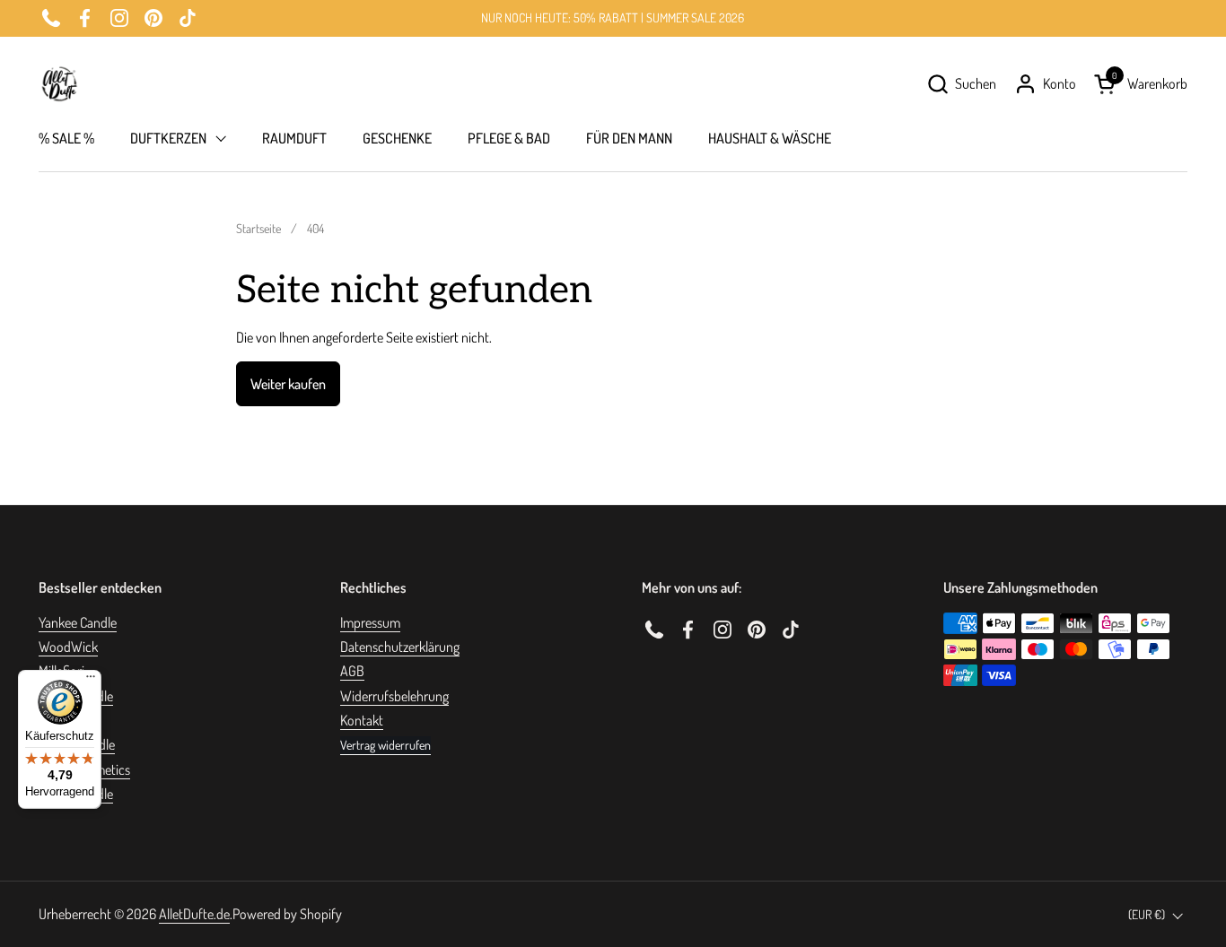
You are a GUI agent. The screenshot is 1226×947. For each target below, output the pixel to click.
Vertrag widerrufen (385, 744)
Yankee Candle (78, 622)
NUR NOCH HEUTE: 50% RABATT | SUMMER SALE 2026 (612, 17)
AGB (352, 671)
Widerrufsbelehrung (394, 696)
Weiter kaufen (288, 384)
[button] (961, 84)
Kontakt (361, 720)
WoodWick (68, 647)
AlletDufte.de (194, 914)
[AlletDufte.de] (59, 84)
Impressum (370, 622)
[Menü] (90, 680)
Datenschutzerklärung (400, 647)
